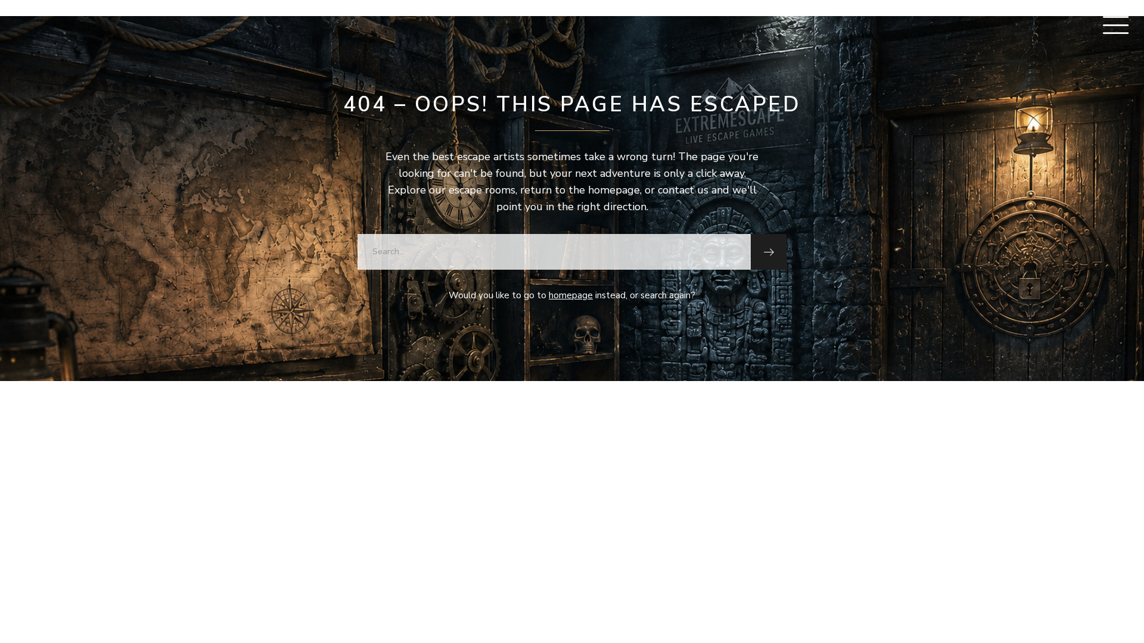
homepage (571, 295)
